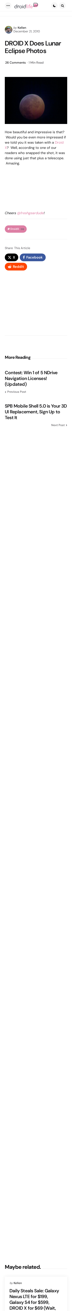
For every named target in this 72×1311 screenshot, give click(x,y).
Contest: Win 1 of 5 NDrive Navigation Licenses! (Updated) (31, 378)
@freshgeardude (30, 213)
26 (15, 63)
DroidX (17, 229)
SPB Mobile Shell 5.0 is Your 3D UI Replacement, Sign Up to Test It (36, 411)
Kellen (22, 28)
